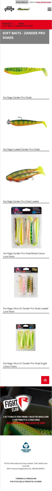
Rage (5, 7)
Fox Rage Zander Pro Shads (17, 97)
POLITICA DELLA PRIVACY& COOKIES (26, 481)
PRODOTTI (7, 23)
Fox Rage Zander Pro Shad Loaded (21, 201)
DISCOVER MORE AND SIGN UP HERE (26, 422)
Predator (20, 7)
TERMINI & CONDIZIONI (25, 478)
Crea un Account (43, 2)
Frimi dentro (22, 2)
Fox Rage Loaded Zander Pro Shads (21, 149)
